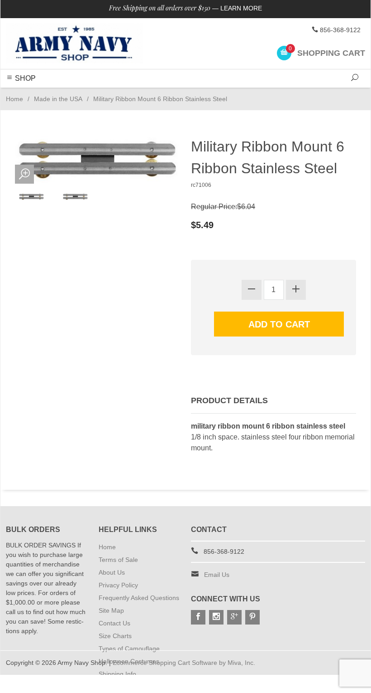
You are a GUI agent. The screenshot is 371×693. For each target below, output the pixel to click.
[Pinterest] (252, 617)
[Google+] (234, 617)
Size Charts (115, 635)
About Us (112, 572)
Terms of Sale (118, 559)
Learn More (241, 8)
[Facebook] (198, 617)
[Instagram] (216, 617)
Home (14, 98)
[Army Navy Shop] (74, 43)
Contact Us (114, 623)
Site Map (111, 610)
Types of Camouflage (129, 648)
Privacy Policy (118, 585)
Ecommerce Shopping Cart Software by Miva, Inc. (184, 662)
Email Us (216, 574)
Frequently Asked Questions (139, 597)
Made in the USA (58, 98)
